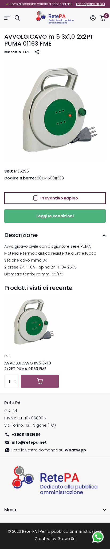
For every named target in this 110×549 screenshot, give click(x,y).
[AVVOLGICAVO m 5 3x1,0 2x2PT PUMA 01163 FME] (31, 322)
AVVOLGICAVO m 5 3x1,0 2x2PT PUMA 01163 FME (27, 365)
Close (55, 510)
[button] (16, 376)
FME (26, 52)
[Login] (93, 17)
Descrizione (21, 235)
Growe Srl (66, 538)
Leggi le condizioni (55, 216)
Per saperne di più (90, 4)
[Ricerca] (17, 18)
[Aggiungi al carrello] (40, 381)
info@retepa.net (29, 442)
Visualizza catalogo (7, 18)
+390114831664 (26, 434)
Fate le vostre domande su (49, 450)
